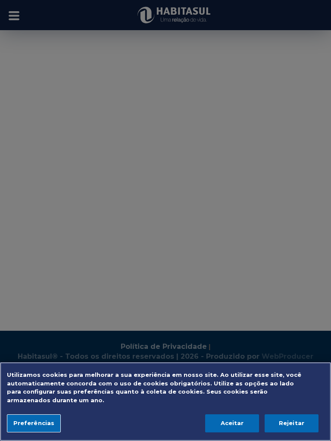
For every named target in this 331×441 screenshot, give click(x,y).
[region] (165, 401)
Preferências (34, 422)
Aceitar (232, 422)
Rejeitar (291, 422)
